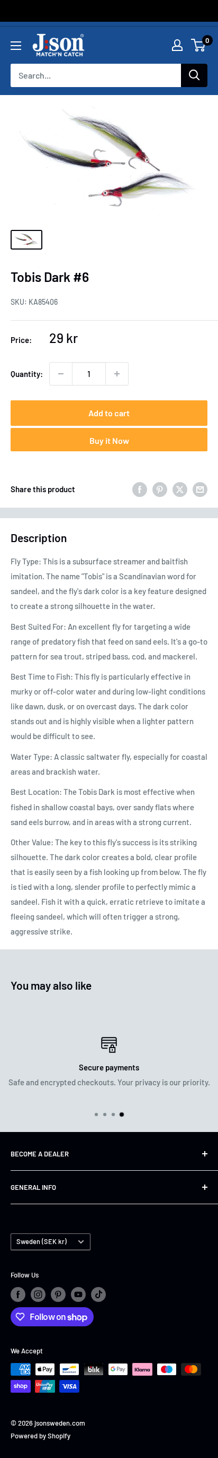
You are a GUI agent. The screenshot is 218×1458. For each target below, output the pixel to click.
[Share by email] (200, 489)
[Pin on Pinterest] (159, 489)
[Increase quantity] (117, 374)
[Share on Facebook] (139, 489)
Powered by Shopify (40, 1435)
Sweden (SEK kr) (41, 1241)
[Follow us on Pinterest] (58, 1294)
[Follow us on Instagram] (38, 1294)
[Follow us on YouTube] (78, 1294)
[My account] (177, 45)
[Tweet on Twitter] (179, 489)
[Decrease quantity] (61, 374)
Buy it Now (109, 440)
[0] (198, 45)
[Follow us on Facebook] (18, 1294)
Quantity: (27, 374)
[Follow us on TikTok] (98, 1294)
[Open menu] (16, 45)
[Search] (194, 75)
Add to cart (109, 413)
